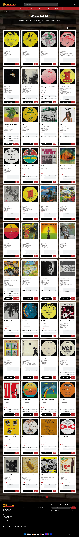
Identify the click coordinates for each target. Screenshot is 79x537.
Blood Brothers (7, 203)
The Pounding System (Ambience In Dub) (67, 321)
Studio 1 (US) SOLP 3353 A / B (66, 92)
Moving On (43, 241)
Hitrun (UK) (63, 54)
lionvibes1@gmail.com (8, 520)
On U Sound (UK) (27, 91)
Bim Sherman (8, 477)
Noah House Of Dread (46, 126)
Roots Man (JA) (26, 171)
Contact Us (23, 510)
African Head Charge (28, 88)
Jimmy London (27, 168)
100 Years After (25, 358)
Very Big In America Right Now (28, 474)
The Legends (25, 436)
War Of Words (44, 278)
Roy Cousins (46, 245)
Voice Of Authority (27, 477)
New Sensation (7, 278)
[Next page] (47, 497)
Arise (61, 124)
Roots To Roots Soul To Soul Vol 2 (10, 436)
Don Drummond (27, 360)
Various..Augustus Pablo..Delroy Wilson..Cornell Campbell (66, 169)
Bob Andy (26, 206)
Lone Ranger (26, 126)
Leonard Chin (28, 442)
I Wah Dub (6, 241)
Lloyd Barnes (65, 282)
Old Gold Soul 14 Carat (64, 86)
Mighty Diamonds (8, 126)
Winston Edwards (9, 170)
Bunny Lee (64, 171)
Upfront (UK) (64, 209)
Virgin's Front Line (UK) (9, 129)
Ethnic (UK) (7, 326)
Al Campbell (8, 323)
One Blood (26, 51)
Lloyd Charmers (28, 170)
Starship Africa (7, 86)
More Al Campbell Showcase (9, 320)
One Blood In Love (26, 49)
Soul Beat (43, 165)
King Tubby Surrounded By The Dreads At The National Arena (10, 166)
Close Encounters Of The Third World (67, 49)
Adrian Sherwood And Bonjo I (48, 128)
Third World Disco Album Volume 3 (67, 165)
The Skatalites (64, 439)
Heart (42, 124)
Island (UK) (63, 442)
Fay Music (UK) (8, 171)
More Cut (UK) (8, 246)
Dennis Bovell (9, 245)
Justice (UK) (45, 363)
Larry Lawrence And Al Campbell (12, 325)
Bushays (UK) (45, 54)
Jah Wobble (64, 362)
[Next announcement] (76, 1)
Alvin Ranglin (65, 245)
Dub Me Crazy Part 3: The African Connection (48, 87)
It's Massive (62, 203)
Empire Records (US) (9, 54)
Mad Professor (45, 88)
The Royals (45, 243)
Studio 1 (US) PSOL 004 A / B (66, 480)
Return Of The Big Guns (64, 436)
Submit (73, 507)
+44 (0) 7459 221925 (8, 516)
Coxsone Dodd (65, 91)
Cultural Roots (8, 360)
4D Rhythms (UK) (8, 91)
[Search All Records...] (56, 4)
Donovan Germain (9, 362)
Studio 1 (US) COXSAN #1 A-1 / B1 (29, 363)
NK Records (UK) (27, 54)
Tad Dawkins (9, 442)
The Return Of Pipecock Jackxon (47, 399)
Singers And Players (46, 280)
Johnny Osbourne (46, 206)
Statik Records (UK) (27, 246)
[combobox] (41, 4)
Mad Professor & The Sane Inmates (48, 477)
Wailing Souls (65, 208)
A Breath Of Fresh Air (26, 278)
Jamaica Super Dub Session (65, 278)
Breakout (43, 49)
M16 (23, 124)
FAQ (22, 508)
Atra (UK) (63, 129)
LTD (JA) (7, 209)
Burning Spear (27, 323)
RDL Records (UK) (8, 480)
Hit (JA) (63, 246)
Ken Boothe (7, 206)
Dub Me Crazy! (44, 474)
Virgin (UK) (63, 363)
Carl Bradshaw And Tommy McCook (68, 441)
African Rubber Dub (8, 474)
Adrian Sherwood (9, 90)
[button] (21, 8)
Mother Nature (27, 280)
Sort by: (65, 28)
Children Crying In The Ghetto (28, 165)
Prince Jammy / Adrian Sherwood (68, 53)
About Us (23, 507)
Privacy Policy (38, 508)
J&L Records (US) (27, 129)
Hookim (8, 53)
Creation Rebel (64, 51)
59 (43, 497)
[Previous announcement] (3, 1)
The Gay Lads (45, 168)
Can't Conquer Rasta (45, 358)
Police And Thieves (26, 399)
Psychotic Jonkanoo (26, 241)
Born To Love (62, 474)
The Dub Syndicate (65, 323)
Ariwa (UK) (44, 91)
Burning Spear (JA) (27, 326)
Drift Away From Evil (8, 358)
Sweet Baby (62, 399)
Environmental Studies (27, 86)
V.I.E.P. (61, 358)
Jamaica (52, 526)
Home (4, 11)
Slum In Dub (43, 320)
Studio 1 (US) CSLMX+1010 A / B (48, 171)
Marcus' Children (25, 320)
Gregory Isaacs (45, 323)
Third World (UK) (64, 172)
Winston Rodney (28, 325)
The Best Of (62, 241)
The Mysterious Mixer (65, 280)
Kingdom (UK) (45, 246)
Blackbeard (7, 243)
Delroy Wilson (8, 51)
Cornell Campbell (45, 439)
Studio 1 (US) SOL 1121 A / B (28, 209)
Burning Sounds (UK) (46, 326)
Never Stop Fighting (45, 203)
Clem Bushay (46, 53)
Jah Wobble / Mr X (65, 360)
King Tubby (7, 168)
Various (8, 283)
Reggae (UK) (8, 363)
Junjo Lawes (46, 208)
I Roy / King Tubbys (46, 360)
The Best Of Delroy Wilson (9, 49)
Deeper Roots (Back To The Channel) (11, 124)
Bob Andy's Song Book (27, 203)
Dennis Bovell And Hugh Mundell (68, 128)
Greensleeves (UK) (46, 209)
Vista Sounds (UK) (8, 443)
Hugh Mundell (64, 126)
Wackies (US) (64, 283)
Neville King (27, 53)
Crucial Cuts (6, 399)
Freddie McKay (64, 243)
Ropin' (42, 436)
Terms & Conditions (39, 507)
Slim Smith (63, 477)
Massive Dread (64, 206)
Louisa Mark (45, 51)
